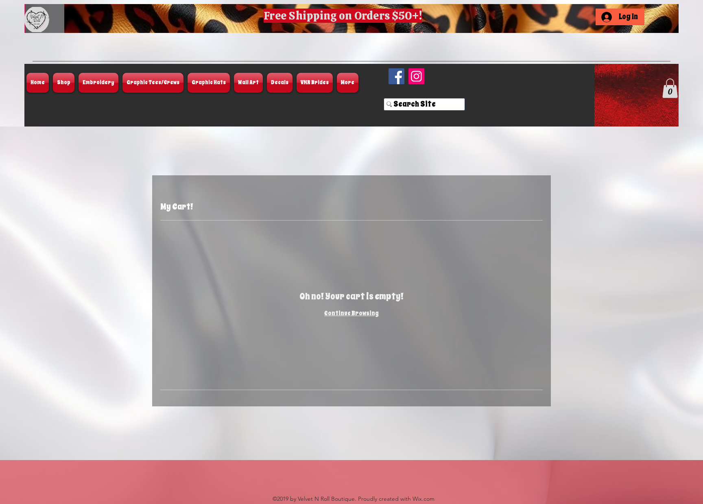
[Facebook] (396, 76)
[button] (670, 88)
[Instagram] (416, 76)
